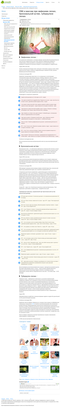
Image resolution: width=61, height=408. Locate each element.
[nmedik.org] (6, 2)
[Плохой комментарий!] (56, 383)
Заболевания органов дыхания (9, 40)
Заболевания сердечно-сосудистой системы (9, 44)
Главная (3, 398)
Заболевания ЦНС (8, 35)
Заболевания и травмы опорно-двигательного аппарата (9, 32)
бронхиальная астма (43, 379)
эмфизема (50, 379)
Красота (47, 2)
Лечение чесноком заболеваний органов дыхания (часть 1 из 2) (55, 361)
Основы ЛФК (7, 49)
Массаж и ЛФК (6, 22)
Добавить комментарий (24, 393)
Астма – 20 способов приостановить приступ (24, 361)
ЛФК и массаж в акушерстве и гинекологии (10, 24)
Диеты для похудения (8, 54)
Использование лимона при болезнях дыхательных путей (44, 361)
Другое (4, 63)
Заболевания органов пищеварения (9, 37)
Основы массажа (8, 51)
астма (23, 379)
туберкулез (27, 379)
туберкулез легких (34, 379)
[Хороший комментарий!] (58, 383)
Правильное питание (7, 58)
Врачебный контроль (8, 46)
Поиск (11, 398)
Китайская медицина (7, 61)
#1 (20, 383)
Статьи (53, 2)
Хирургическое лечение (9, 28)
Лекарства (32, 2)
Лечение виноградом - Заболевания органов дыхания (44, 334)
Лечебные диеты (6, 56)
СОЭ (33, 303)
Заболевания (24, 2)
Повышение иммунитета (8, 20)
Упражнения (6, 53)
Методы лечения (39, 2)
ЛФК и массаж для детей (9, 27)
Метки (7, 398)
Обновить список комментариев (27, 390)
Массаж (5, 48)
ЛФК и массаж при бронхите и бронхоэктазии (30, 318)
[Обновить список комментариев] (28, 381)
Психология (5, 60)
